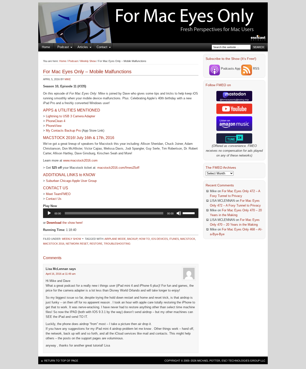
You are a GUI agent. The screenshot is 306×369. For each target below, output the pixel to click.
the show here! (65, 222)
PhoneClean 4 (55, 121)
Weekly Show (71, 238)
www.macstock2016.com (80, 160)
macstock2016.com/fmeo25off (118, 167)
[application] (120, 213)
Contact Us (53, 199)
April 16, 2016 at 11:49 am (61, 273)
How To (144, 238)
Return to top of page (61, 360)
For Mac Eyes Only (153, 16)
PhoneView (53, 126)
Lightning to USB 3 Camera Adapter (70, 116)
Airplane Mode (115, 238)
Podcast (61, 47)
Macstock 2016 (53, 243)
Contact (100, 47)
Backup (132, 238)
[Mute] (178, 213)
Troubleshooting (117, 243)
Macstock (187, 238)
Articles (81, 47)
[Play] (49, 213)
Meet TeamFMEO (58, 194)
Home (46, 47)
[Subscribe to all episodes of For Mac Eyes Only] (246, 68)
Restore (96, 243)
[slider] (189, 212)
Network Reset (77, 243)
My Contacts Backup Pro (63, 130)
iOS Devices (159, 238)
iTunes (174, 238)
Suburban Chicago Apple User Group (71, 181)
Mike (68, 79)
